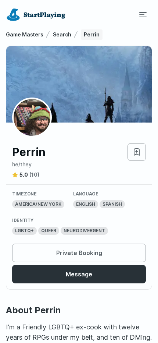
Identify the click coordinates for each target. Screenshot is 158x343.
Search (62, 34)
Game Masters (24, 34)
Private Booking (79, 253)
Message (79, 274)
